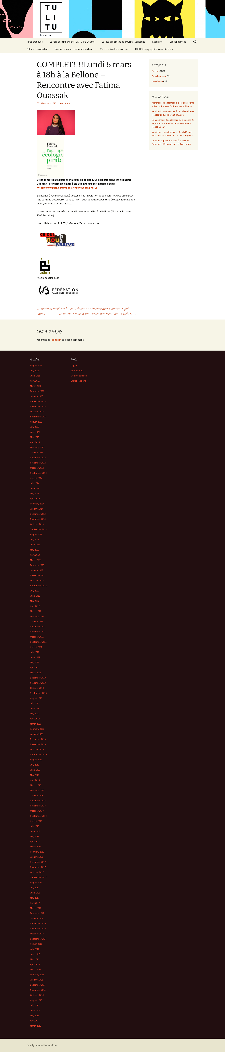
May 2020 (34, 713)
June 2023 (35, 544)
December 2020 (38, 677)
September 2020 (38, 693)
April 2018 (35, 841)
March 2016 (35, 969)
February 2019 (37, 790)
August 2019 (36, 759)
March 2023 (35, 559)
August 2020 (36, 698)
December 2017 (38, 861)
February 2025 (37, 447)
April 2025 (35, 442)
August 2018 (36, 821)
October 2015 (37, 995)
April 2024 (35, 498)
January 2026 (36, 396)
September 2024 (38, 472)
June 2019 (35, 769)
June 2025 (35, 431)
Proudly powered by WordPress (42, 1045)
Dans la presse (159, 76)
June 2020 (35, 708)
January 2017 (36, 918)
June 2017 (35, 892)
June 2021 (35, 657)
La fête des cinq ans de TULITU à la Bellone (72, 41)
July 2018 (34, 826)
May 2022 (34, 600)
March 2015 (35, 1025)
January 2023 (36, 570)
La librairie (157, 41)
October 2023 (37, 524)
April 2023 (35, 554)
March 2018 (35, 846)
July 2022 (34, 590)
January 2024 (36, 508)
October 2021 (37, 636)
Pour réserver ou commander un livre (74, 49)
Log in (74, 365)
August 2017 (36, 882)
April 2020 (35, 718)
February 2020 (37, 728)
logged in (56, 339)
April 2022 (35, 606)
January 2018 (36, 856)
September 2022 (38, 585)
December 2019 (38, 739)
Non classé (157, 81)
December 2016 (38, 923)
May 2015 (34, 1015)
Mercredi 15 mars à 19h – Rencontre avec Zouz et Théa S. (97, 314)
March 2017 (35, 908)
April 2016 (35, 964)
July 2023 (34, 539)
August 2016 (36, 943)
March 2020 (35, 723)
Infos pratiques (35, 41)
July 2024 (34, 483)
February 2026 (37, 391)
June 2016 (35, 954)
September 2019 (38, 754)
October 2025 (37, 411)
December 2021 (38, 626)
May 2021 (34, 662)
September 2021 (38, 641)
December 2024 (38, 457)
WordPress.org (78, 380)
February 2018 (37, 851)
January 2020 (36, 733)
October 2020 (37, 687)
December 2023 (38, 513)
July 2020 (34, 703)
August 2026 (36, 365)
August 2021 (36, 646)
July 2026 (34, 370)
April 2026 (35, 380)
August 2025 (36, 421)
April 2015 (35, 1020)
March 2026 (35, 385)
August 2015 (36, 1000)
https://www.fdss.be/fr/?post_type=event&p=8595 (67, 187)
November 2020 (38, 682)
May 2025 (34, 437)
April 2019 (35, 780)
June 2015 (35, 1010)
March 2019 (35, 785)
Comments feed (79, 375)
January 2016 (36, 979)
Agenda (66, 103)
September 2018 (38, 815)
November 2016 (38, 928)
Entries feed (77, 370)
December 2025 (38, 401)
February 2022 (37, 616)
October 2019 (37, 749)
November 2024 (38, 462)
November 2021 (38, 631)
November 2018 (38, 805)
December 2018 (38, 800)
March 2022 (35, 611)
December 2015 (38, 984)
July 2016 (34, 948)
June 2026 (35, 375)
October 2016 (37, 933)
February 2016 (37, 974)
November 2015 (38, 989)
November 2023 (38, 518)
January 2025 (36, 452)
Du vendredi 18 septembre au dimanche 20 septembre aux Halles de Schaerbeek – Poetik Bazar (173, 123)
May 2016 (34, 959)
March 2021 (35, 672)
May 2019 (34, 774)
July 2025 (34, 426)
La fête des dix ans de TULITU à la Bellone (123, 41)
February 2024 (37, 503)
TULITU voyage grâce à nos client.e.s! (154, 49)
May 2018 (34, 836)
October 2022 (37, 580)
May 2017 (34, 897)
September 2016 (38, 938)
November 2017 (38, 867)
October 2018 (37, 810)
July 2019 (34, 764)
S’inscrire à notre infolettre (114, 49)
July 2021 (34, 652)
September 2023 (38, 529)
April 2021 (35, 667)
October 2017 (37, 872)
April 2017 (35, 902)
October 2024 (37, 467)
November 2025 (38, 406)
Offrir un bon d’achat (37, 49)
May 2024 (34, 493)
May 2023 (34, 549)
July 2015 (34, 1005)
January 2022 (36, 621)
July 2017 (34, 887)
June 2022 (35, 595)
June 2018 (35, 831)
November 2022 (38, 575)
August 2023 (36, 534)
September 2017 (38, 877)
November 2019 (38, 744)
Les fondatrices (178, 41)
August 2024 (36, 478)
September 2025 (38, 416)
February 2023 (37, 565)
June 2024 (35, 488)
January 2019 (36, 795)
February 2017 (37, 913)
